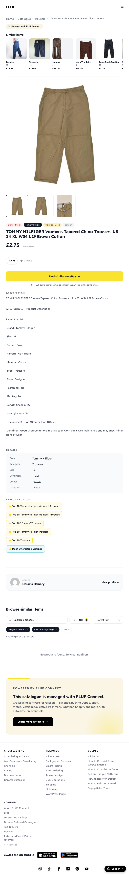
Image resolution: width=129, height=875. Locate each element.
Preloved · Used (52, 225)
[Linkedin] (68, 869)
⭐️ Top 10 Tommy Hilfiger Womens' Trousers (34, 506)
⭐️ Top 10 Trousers (19, 540)
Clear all (66, 629)
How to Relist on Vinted (102, 783)
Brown (36, 482)
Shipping (51, 784)
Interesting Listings (15, 817)
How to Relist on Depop (102, 778)
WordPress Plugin (56, 794)
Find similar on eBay (64, 276)
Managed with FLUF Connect (25, 26)
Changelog (10, 844)
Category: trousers (17, 629)
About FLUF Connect (16, 808)
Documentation (13, 775)
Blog (6, 812)
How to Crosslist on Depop (103, 769)
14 (33, 470)
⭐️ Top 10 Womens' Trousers (25, 523)
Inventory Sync (55, 775)
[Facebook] (59, 869)
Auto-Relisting (54, 770)
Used (35, 476)
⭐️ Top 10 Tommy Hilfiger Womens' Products (34, 514)
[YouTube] (87, 869)
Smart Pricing (54, 765)
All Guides (94, 756)
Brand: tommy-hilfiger (44, 629)
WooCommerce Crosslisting (20, 761)
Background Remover (58, 761)
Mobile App (52, 789)
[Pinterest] (77, 869)
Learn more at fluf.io (31, 721)
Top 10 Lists (11, 826)
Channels (9, 765)
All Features (53, 756)
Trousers (40, 18)
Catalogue (24, 18)
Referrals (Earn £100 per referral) (18, 838)
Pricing (8, 770)
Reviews (9, 831)
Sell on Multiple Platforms (103, 774)
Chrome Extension (15, 779)
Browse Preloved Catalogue (20, 822)
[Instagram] (40, 869)
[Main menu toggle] (122, 6)
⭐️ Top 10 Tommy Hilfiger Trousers (28, 531)
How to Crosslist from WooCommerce (101, 763)
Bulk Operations (55, 779)
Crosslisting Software (16, 756)
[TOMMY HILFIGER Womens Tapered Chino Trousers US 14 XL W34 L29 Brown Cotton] (17, 206)
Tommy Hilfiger (33, 225)
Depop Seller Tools (99, 788)
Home (10, 18)
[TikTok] (49, 869)
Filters (81, 619)
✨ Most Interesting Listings (25, 548)
